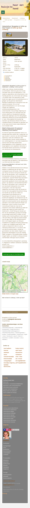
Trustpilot (6, 427)
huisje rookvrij (19, 348)
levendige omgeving (9, 363)
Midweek (5, 476)
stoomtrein (5, 337)
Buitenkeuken (7, 451)
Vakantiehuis (6, 18)
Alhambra (6, 460)
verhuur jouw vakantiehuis (10, 408)
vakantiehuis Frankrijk (9, 413)
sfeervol (20, 336)
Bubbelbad (6, 449)
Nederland (15, 18)
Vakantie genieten (19, 332)
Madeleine (6, 440)
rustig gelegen (7, 360)
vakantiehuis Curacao (9, 422)
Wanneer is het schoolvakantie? (12, 385)
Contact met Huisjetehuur (10, 389)
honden (4, 334)
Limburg (22, 18)
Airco (4, 447)
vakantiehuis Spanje (8, 415)
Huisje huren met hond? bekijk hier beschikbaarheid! (12, 155)
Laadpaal (5, 454)
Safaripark (6, 467)
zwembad (6, 352)
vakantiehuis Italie (8, 418)
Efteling (5, 465)
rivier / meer (19, 356)
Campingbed (6, 453)
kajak (25, 334)
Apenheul (5, 462)
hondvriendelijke (11, 334)
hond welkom (7, 348)
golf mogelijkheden (21, 363)
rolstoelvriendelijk (9, 356)
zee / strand (19, 358)
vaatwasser (19, 354)
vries (21, 337)
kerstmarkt (9, 336)
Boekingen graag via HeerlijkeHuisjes (13, 254)
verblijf (11, 337)
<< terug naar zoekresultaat (11, 312)
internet (6, 350)
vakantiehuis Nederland (9, 409)
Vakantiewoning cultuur (8, 332)
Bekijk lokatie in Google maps (10, 294)
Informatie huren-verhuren (10, 387)
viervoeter (16, 337)
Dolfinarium (6, 463)
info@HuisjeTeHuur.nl (8, 485)
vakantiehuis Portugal (9, 416)
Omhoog (4, 493)
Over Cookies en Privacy (10, 392)
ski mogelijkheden (20, 360)
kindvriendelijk (8, 358)
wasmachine (19, 352)
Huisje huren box (14, 329)
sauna (5, 354)
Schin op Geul (8, 20)
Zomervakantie (7, 478)
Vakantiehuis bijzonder (8, 327)
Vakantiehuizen (3, 12)
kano (4, 336)
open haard (19, 350)
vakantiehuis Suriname (9, 420)
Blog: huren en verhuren (10, 390)
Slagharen (6, 469)
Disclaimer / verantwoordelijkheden (13, 384)
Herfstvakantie (7, 474)
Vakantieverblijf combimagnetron (10, 331)
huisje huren (20, 334)
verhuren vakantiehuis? (9, 481)
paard (15, 336)
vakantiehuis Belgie (8, 411)
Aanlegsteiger (7, 446)
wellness (4, 339)
